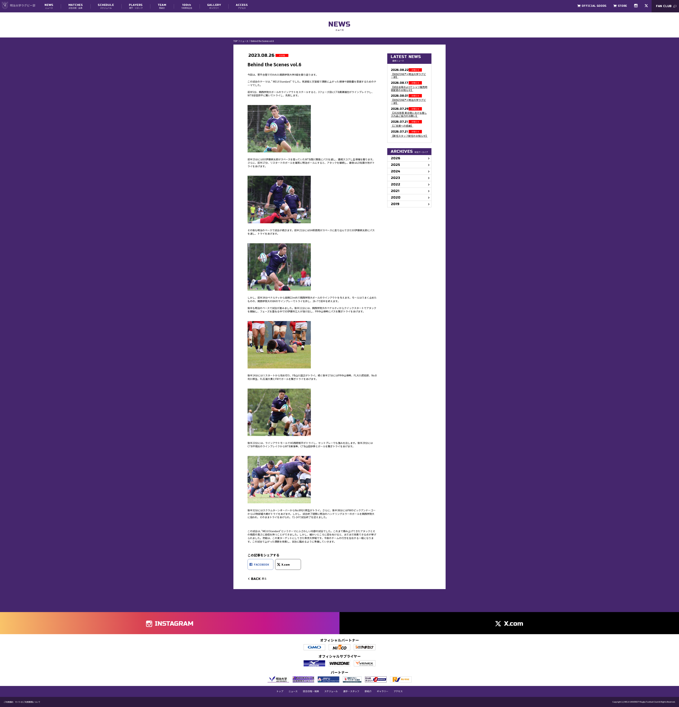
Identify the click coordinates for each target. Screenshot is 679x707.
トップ (279, 691)
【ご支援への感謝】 (402, 125)
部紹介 (162, 6)
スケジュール (106, 6)
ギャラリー (214, 6)
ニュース (49, 6)
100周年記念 (186, 6)
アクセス (242, 6)
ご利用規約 (8, 702)
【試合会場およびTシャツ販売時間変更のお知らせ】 (409, 89)
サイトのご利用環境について (27, 702)
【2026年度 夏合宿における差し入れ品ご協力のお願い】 (409, 114)
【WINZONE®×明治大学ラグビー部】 (408, 76)
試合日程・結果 (75, 6)
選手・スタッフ (136, 6)
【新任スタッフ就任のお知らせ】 (409, 135)
